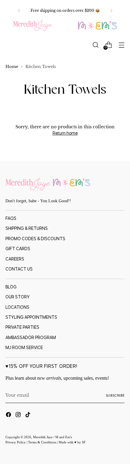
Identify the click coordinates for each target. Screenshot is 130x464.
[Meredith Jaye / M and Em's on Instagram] (18, 415)
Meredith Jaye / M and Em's (52, 437)
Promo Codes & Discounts (35, 238)
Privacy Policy (16, 442)
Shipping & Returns (26, 228)
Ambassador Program (30, 337)
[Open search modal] (95, 45)
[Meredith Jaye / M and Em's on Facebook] (9, 415)
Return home (65, 133)
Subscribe (115, 395)
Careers (14, 259)
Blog (11, 287)
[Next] (111, 10)
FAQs (10, 218)
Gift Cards (17, 248)
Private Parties (22, 327)
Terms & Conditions (42, 442)
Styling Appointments (31, 317)
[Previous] (19, 10)
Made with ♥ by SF (72, 442)
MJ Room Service (24, 347)
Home (11, 66)
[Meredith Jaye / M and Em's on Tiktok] (28, 415)
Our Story (17, 297)
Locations (17, 307)
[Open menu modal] (121, 45)
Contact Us (19, 269)
